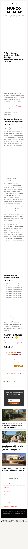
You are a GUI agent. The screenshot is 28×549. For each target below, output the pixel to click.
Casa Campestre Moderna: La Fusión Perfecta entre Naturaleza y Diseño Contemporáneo (14, 448)
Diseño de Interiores (19, 373)
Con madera (7, 499)
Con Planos (7, 491)
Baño (12, 373)
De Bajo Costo (8, 483)
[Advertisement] (14, 33)
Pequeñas (6, 487)
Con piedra (7, 502)
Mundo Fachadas (14, 10)
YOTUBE (18, 107)
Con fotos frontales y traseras (12, 495)
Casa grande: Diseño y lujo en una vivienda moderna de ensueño (14, 469)
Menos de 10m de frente (10, 506)
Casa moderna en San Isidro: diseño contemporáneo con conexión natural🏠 (12, 425)
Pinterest (14, 343)
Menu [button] (15, 3)
